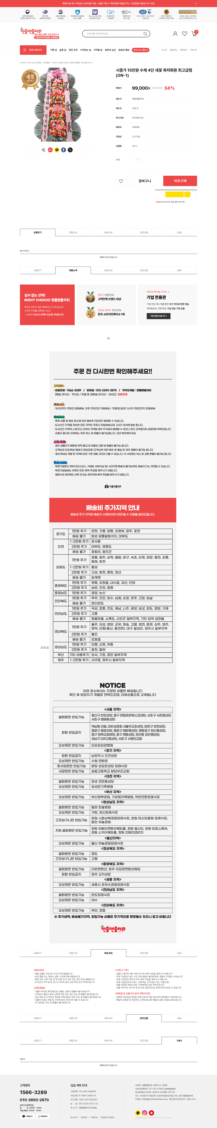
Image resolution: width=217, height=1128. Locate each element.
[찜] (193, 194)
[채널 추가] (187, 194)
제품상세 (73, 232)
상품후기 (38, 232)
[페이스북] (63, 149)
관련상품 (144, 232)
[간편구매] (174, 194)
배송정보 (108, 232)
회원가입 (173, 50)
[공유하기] (43, 149)
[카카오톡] (56, 149)
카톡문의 (29, 1116)
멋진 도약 (73, 50)
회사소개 (74, 1117)
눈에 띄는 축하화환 (34, 63)
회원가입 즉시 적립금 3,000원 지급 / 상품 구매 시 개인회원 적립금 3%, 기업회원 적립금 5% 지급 (108, 3)
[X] (70, 149)
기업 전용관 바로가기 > (158, 316)
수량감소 (148, 159)
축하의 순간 (110, 50)
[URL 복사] (50, 149)
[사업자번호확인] (170, 1089)
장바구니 (145, 181)
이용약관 (84, 1117)
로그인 (164, 50)
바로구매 (180, 181)
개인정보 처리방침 (107, 1117)
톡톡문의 (44, 1116)
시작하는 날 (85, 50)
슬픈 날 (62, 50)
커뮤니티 (193, 50)
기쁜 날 (53, 50)
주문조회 (183, 50)
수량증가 (143, 159)
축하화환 (46, 63)
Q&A (179, 232)
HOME (22, 63)
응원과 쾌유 (123, 50)
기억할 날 (98, 50)
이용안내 (94, 1117)
